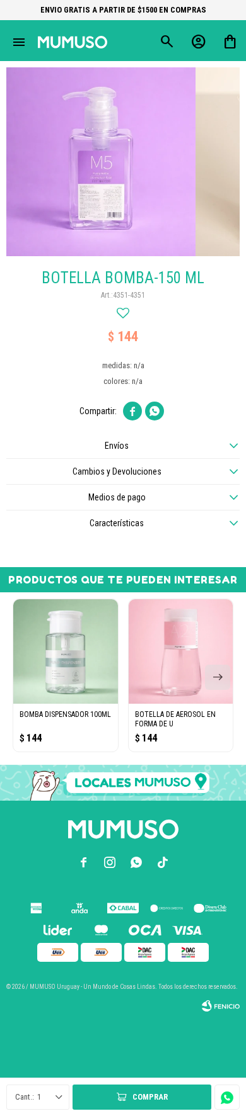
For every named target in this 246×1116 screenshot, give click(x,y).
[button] (217, 677)
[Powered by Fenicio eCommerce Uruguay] (221, 1005)
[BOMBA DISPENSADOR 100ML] (65, 651)
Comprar (150, 1097)
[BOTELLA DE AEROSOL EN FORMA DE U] (181, 651)
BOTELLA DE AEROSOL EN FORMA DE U (175, 719)
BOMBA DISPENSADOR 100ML (65, 714)
